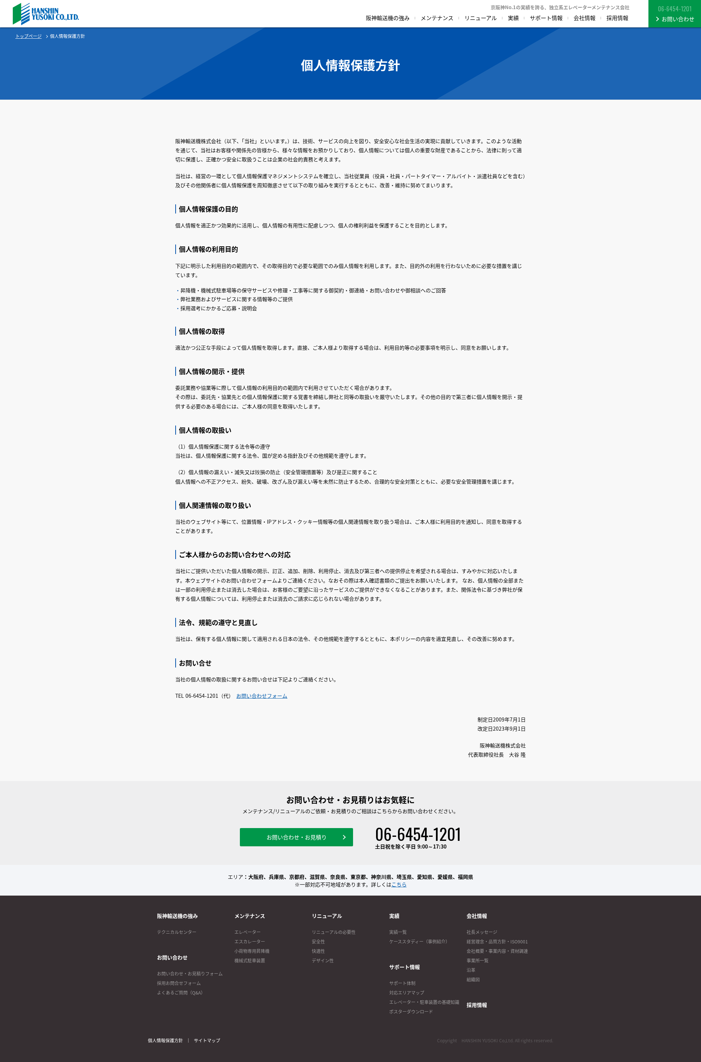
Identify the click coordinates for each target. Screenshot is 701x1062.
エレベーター (247, 932)
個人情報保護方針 (165, 1040)
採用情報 (477, 1004)
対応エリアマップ (406, 992)
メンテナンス (249, 915)
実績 (394, 915)
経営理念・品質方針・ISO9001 (497, 941)
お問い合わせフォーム (261, 695)
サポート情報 (404, 966)
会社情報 (477, 915)
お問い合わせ (172, 957)
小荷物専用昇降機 (251, 951)
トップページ (28, 36)
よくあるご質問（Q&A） (181, 992)
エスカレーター (249, 941)
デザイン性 (323, 960)
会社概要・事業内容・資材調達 (497, 951)
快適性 (318, 951)
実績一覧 (398, 932)
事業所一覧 (478, 960)
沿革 (471, 970)
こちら (399, 884)
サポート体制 (402, 983)
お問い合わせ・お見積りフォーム (190, 973)
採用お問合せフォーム (179, 983)
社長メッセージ (482, 932)
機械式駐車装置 (249, 960)
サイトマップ (207, 1040)
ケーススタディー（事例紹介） (419, 941)
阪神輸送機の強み (177, 915)
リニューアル (327, 915)
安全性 (318, 941)
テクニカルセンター (176, 932)
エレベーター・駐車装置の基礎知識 (424, 1002)
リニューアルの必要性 (334, 932)
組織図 (473, 979)
